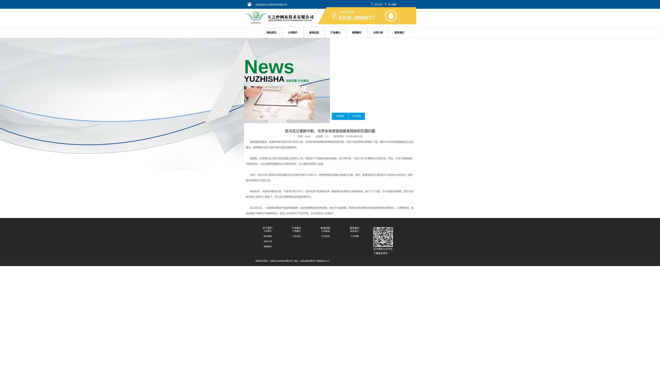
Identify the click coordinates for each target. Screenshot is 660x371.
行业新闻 (325, 236)
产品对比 (297, 236)
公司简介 (293, 32)
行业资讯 (357, 116)
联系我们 (399, 32)
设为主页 (378, 4)
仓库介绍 (378, 32)
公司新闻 (340, 116)
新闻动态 (314, 32)
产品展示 (335, 32)
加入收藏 (392, 4)
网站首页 (271, 32)
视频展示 (357, 32)
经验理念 (268, 236)
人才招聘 (354, 236)
